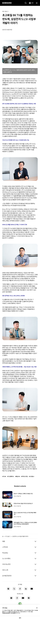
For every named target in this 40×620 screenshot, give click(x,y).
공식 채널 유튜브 (32, 589)
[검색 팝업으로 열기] (26, 3)
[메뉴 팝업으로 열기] (37, 3)
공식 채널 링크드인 (26, 589)
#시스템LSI (31, 476)
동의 (20, 618)
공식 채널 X (14, 589)
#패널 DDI (17, 476)
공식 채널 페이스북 (20, 589)
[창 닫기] (37, 608)
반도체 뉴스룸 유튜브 (23, 598)
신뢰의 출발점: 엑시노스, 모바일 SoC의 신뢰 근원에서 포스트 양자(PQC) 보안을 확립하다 (25, 523)
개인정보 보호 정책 (6, 613)
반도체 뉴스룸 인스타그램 (29, 598)
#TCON (4, 476)
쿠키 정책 (13, 613)
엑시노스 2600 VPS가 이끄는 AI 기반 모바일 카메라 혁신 (25, 513)
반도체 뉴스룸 (11, 598)
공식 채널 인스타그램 (8, 589)
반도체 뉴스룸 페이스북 (17, 598)
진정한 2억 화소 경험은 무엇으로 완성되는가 (23, 503)
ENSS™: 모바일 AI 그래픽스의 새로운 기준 (23, 493)
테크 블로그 (7, 536)
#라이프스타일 (24, 476)
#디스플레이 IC (10, 476)
